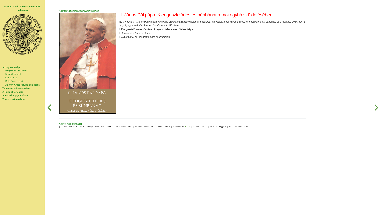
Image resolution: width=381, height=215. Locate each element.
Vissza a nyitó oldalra (13, 99)
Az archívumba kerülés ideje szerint (22, 84)
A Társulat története (12, 92)
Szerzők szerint (13, 74)
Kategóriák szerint (14, 81)
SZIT (187, 127)
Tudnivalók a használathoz (16, 88)
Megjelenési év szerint (16, 70)
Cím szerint (11, 77)
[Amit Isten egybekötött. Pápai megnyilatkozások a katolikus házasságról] (49, 107)
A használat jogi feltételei (15, 95)
